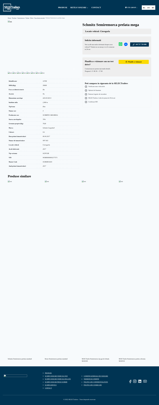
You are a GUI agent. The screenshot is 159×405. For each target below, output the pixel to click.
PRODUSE (62, 7)
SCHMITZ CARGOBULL (50, 115)
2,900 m (45, 102)
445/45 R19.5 (47, 98)
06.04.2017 (46, 136)
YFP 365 (45, 140)
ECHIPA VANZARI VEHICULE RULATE (58, 379)
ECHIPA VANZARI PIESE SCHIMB (56, 382)
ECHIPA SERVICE (51, 385)
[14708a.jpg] (42, 45)
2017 (44, 149)
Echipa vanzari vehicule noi (56, 376)
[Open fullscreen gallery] (74, 69)
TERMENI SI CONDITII (91, 379)
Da (44, 89)
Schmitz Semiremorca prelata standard (20, 359)
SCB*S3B (46, 153)
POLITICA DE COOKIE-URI (93, 385)
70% (44, 119)
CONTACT (96, 7)
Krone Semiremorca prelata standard (56, 359)
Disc (44, 106)
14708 (45, 81)
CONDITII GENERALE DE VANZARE (96, 376)
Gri (44, 132)
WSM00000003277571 (50, 157)
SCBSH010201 (47, 162)
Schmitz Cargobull (49, 128)
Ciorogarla (46, 145)
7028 (44, 123)
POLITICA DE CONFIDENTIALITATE (96, 382)
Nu (44, 94)
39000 (45, 85)
